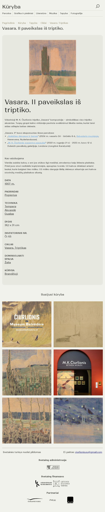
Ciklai (43, 23)
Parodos (6, 13)
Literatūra (41, 13)
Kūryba (22, 23)
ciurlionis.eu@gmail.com (88, 452)
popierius (11, 195)
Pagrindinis (8, 23)
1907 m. (10, 183)
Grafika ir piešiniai (23, 13)
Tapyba (64, 13)
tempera (10, 206)
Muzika (53, 13)
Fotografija (76, 13)
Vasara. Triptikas (59, 23)
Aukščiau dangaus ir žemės (23, 136)
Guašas (9, 213)
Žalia (8, 262)
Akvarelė (10, 210)
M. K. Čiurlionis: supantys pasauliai (26, 142)
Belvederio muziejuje (87, 136)
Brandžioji (11, 273)
